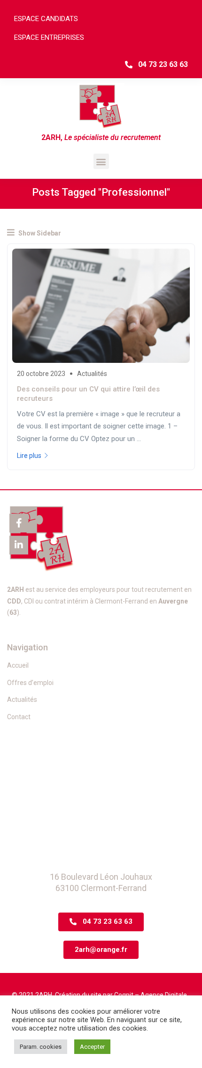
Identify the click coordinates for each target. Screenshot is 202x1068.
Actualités (92, 373)
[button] (101, 161)
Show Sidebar (39, 233)
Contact (19, 717)
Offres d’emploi (30, 682)
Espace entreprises (49, 37)
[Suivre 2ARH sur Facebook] (18, 523)
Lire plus (29, 455)
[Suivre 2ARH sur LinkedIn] (18, 545)
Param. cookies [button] (41, 1046)
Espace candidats (46, 19)
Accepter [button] (92, 1046)
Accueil (18, 665)
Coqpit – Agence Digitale (150, 995)
